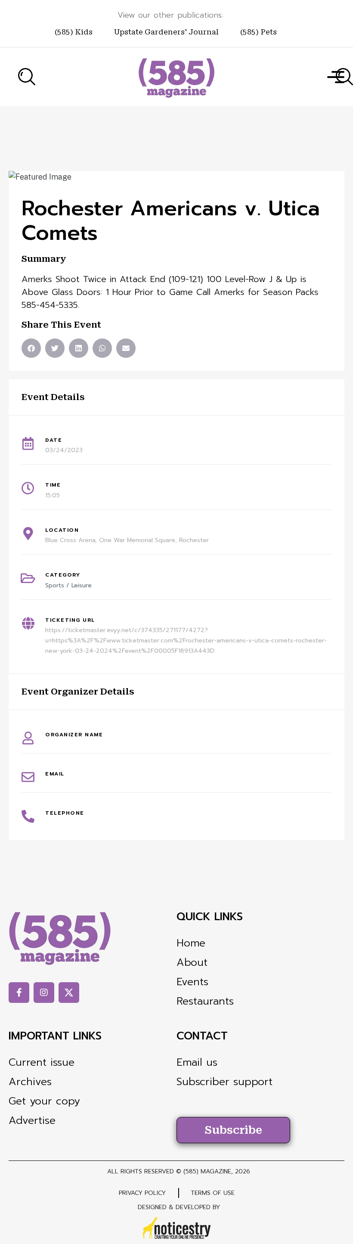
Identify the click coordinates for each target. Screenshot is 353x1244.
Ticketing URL (70, 620)
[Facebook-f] (19, 992)
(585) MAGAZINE (207, 1171)
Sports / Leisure (68, 585)
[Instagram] (44, 992)
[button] (31, 348)
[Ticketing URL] (28, 623)
